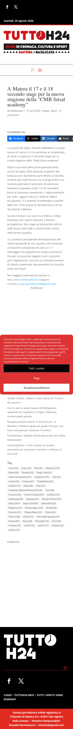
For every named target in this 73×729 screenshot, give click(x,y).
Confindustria (45, 481)
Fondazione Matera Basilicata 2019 (25, 490)
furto (50, 490)
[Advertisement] (36, 326)
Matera (14, 503)
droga (28, 486)
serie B (29, 525)
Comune (28, 481)
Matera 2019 (30, 503)
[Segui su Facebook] (7, 6)
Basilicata (52, 468)
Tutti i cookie (36, 368)
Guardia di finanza (34, 494)
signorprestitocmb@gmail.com (37, 284)
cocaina (14, 481)
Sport (53, 110)
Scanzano (15, 525)
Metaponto (15, 508)
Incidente (53, 494)
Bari (38, 468)
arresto (26, 468)
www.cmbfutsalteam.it (26, 279)
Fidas (40, 486)
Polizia (28, 516)
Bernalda (27, 472)
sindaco (43, 525)
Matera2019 (48, 503)
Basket (13, 472)
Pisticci (50, 512)
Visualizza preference (36, 387)
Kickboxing (16, 499)
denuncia (14, 486)
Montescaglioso (34, 508)
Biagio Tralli (44, 472)
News (46, 110)
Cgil (56, 477)
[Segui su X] (15, 6)
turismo (14, 530)
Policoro (14, 516)
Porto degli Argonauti (48, 516)
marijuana (32, 499)
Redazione (17, 110)
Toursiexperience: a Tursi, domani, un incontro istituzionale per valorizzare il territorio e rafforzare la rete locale (34, 449)
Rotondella (42, 521)
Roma (27, 521)
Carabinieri (42, 477)
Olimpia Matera (33, 512)
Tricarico (57, 525)
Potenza (14, 521)
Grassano (15, 494)
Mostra (51, 508)
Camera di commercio (20, 477)
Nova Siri (15, 512)
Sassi (56, 521)
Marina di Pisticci (51, 499)
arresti (13, 468)
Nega (36, 378)
